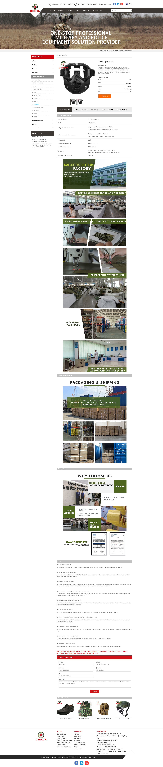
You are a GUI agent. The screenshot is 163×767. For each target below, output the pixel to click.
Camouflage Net (38, 89)
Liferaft (35, 116)
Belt (35, 86)
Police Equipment (37, 120)
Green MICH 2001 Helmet (123, 718)
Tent (35, 92)
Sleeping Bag (37, 95)
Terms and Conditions (63, 747)
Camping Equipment (39, 107)
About (60, 10)
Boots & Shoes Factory (64, 742)
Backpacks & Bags (38, 83)
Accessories (36, 128)
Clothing (34, 61)
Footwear (35, 72)
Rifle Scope (36, 101)
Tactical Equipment (113, 50)
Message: (61, 679)
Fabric (34, 124)
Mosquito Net (37, 98)
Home (52, 10)
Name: (61, 662)
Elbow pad (36, 110)
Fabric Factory (61, 736)
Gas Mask (121, 50)
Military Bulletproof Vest (84, 718)
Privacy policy (61, 744)
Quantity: (98, 667)
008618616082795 (85, 4)
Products (69, 10)
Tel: (60, 673)
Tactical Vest (37, 80)
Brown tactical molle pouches (104, 718)
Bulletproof (35, 65)
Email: (98, 662)
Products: (61, 667)
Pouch (35, 113)
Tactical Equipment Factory (65, 740)
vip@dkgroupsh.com (103, 4)
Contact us (105, 96)
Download (86, 10)
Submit (95, 691)
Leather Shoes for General (65, 718)
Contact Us (97, 10)
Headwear (35, 68)
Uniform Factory (62, 738)
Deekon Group (61, 734)
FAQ (77, 10)
